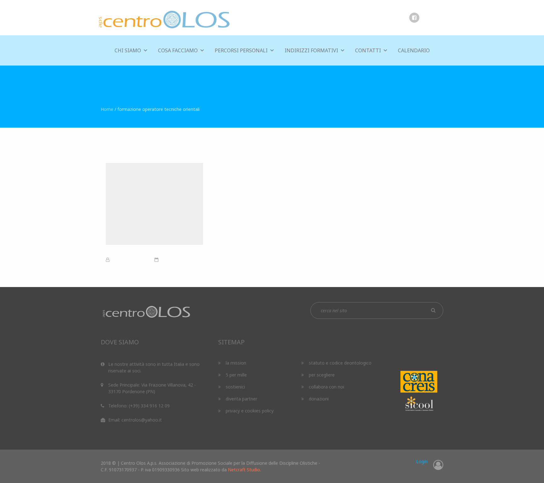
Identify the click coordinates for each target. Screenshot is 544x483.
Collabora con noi (326, 387)
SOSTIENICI (235, 387)
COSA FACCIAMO (178, 50)
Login (422, 461)
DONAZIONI (319, 399)
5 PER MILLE (236, 375)
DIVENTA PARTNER (241, 399)
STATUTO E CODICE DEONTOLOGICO (340, 363)
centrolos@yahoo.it (142, 420)
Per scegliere (322, 375)
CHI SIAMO (128, 50)
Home (107, 109)
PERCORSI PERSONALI (241, 50)
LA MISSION (236, 363)
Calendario (414, 50)
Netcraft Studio (244, 470)
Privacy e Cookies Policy (250, 411)
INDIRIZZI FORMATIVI (311, 50)
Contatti (368, 50)
